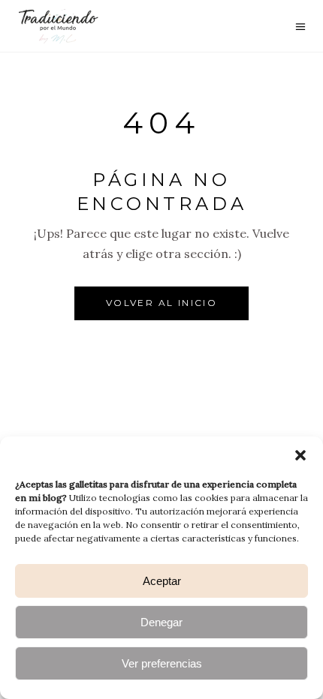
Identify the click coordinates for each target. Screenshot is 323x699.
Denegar (161, 622)
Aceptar (162, 580)
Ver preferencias (162, 663)
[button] (300, 455)
